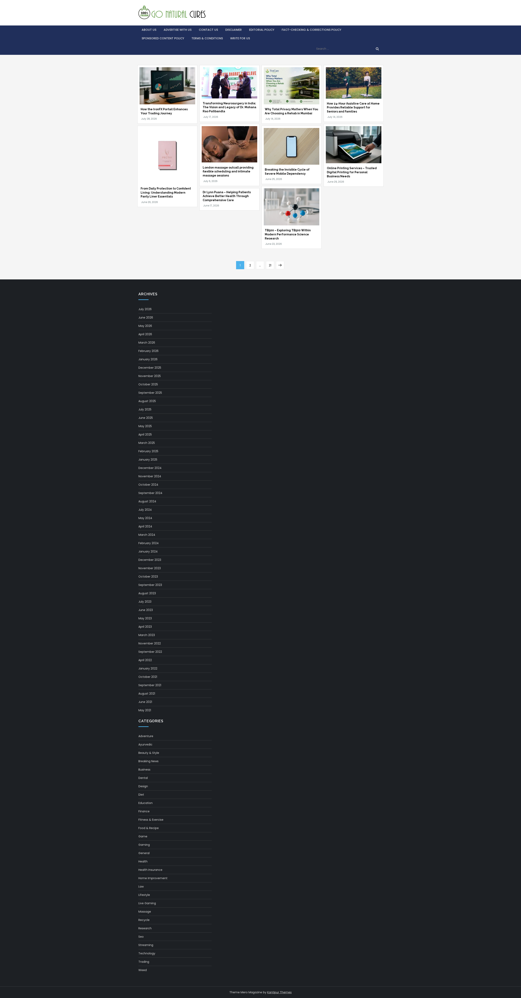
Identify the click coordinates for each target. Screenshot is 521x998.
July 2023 (144, 602)
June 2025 (145, 418)
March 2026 (146, 343)
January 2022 (147, 668)
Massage (144, 912)
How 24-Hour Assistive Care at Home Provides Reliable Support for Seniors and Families (353, 107)
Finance (144, 811)
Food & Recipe (148, 828)
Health (143, 861)
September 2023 (150, 585)
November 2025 (149, 376)
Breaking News (148, 761)
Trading (143, 962)
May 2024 (145, 518)
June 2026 (145, 317)
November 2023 (149, 568)
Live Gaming (147, 903)
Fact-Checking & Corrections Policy (311, 30)
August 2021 (146, 693)
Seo (141, 937)
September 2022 (150, 652)
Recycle (144, 920)
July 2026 (145, 309)
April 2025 (145, 434)
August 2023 (147, 593)
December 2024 (150, 468)
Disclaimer (233, 30)
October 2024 (148, 485)
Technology (146, 953)
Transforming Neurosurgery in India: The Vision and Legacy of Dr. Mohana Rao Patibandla (229, 107)
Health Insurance (150, 870)
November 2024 (149, 476)
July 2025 (144, 409)
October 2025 (148, 384)
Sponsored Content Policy (163, 38)
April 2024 (145, 526)
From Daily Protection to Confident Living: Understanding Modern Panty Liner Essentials (166, 192)
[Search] (377, 49)
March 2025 (146, 443)
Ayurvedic (145, 744)
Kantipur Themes (279, 992)
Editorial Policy (261, 30)
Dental (143, 778)
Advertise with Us (178, 30)
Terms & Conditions (207, 38)
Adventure (145, 736)
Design (143, 786)
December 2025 (149, 368)
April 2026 (145, 334)
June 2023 (145, 610)
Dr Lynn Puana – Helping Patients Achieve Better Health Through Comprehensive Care (227, 196)
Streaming (145, 945)
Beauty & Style (148, 753)
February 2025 (148, 451)
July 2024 (145, 510)
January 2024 (148, 551)
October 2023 (148, 577)
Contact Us (208, 30)
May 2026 (145, 326)
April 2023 (145, 627)
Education (145, 803)
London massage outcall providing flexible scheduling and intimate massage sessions (228, 171)
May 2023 (145, 618)
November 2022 (149, 643)
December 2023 (149, 560)
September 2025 (150, 393)
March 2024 (146, 535)
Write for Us (240, 38)
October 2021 (147, 677)
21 (271, 265)
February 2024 (148, 543)
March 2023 (146, 635)
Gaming (144, 845)
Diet (141, 795)
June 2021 (145, 702)
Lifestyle (144, 895)
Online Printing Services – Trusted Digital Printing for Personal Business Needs (352, 172)
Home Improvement (152, 878)
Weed (142, 970)
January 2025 (147, 460)
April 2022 (145, 660)
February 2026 (148, 351)
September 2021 (149, 685)
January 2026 (148, 359)
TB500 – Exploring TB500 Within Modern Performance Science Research (288, 234)
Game (142, 836)
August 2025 (147, 401)
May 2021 (144, 710)
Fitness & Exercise (150, 820)
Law (141, 886)
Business (144, 770)
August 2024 (147, 501)
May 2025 (145, 426)
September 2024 (150, 493)
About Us (149, 30)
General (144, 853)
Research (145, 928)
